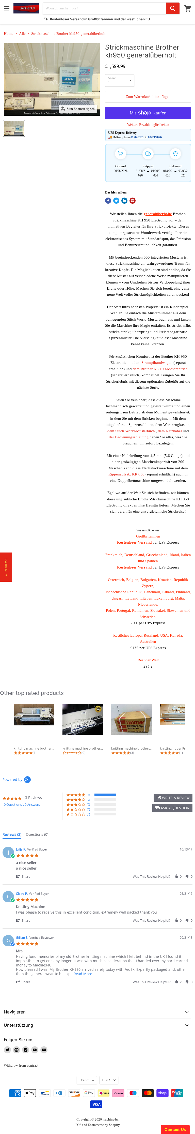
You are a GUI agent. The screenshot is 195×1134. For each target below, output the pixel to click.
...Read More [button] (81, 973)
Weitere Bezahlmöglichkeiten (148, 125)
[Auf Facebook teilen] (108, 201)
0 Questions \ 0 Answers (22, 804)
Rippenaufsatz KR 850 (126, 474)
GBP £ (106, 1080)
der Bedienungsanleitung (129, 437)
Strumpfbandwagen (156, 363)
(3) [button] (88, 795)
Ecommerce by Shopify (104, 1125)
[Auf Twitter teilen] (116, 201)
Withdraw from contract (21, 1065)
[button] (172, 808)
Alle (22, 34)
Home (8, 34)
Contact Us (175, 1129)
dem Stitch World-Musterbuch (131, 431)
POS (78, 1125)
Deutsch (84, 1080)
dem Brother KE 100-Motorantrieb (160, 369)
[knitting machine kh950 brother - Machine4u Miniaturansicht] (14, 128)
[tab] (12, 835)
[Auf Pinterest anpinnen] (132, 201)
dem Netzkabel (170, 431)
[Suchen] (173, 8)
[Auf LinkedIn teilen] (124, 201)
